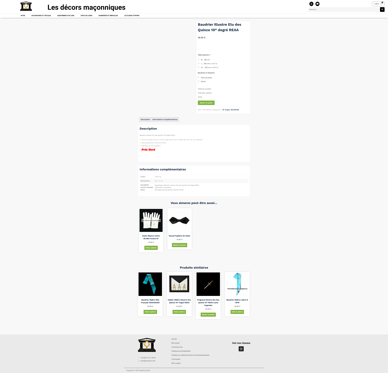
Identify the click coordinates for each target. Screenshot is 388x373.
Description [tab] (145, 119)
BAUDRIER (235, 110)
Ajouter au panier (206, 103)
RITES (23, 15)
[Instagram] (241, 348)
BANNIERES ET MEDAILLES (108, 15)
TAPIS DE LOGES (86, 15)
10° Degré (226, 110)
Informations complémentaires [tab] (164, 119)
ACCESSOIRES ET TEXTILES (41, 15)
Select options (151, 248)
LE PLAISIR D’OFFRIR (131, 15)
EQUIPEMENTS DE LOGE (65, 15)
